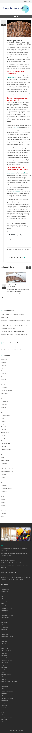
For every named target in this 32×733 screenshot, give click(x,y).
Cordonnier (4, 404)
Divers (2, 418)
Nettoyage (3, 474)
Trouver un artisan (5, 510)
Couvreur (3, 407)
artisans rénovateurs (12, 77)
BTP (2, 376)
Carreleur (3, 379)
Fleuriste (3, 435)
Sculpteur (3, 494)
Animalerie (3, 362)
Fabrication (4, 429)
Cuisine (3, 410)
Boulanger (3, 373)
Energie (3, 424)
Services (3, 496)
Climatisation (4, 393)
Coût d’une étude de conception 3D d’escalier (12, 331)
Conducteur (4, 398)
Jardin (2, 454)
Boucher (3, 370)
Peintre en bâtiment (6, 480)
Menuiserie (18, 249)
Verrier (3, 516)
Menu (25, 1)
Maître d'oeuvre (5, 460)
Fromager (3, 438)
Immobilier (3, 446)
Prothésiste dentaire (6, 488)
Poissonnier (4, 485)
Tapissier (3, 502)
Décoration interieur (6, 415)
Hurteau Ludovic (16, 191)
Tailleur (3, 499)
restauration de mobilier (13, 93)
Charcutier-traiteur (6, 382)
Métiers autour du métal (7, 471)
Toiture (3, 505)
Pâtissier (3, 477)
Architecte (3, 365)
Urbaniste (3, 513)
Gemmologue (4, 440)
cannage (10, 75)
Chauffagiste (4, 387)
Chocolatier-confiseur (6, 390)
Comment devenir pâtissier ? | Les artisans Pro (12, 347)
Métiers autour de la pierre (8, 468)
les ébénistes (16, 127)
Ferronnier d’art (5, 432)
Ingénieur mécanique (6, 449)
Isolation (3, 452)
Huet (28, 249)
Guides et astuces (5, 443)
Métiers (3, 466)
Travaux (3, 508)
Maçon (2, 457)
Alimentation (4, 359)
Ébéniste (3, 421)
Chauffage (3, 384)
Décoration (4, 412)
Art (2, 368)
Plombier (3, 482)
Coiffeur (3, 396)
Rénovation (4, 491)
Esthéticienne (4, 426)
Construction (4, 401)
